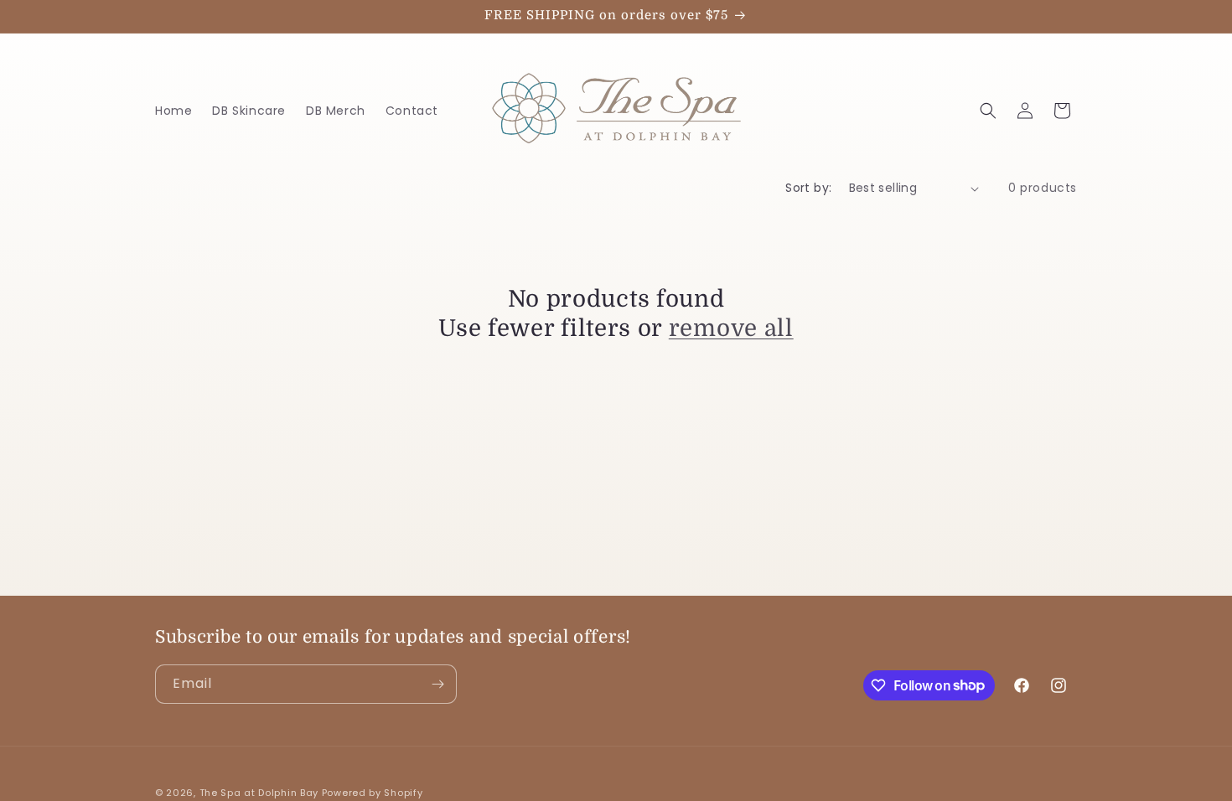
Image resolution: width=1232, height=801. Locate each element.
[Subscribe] (437, 684)
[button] (988, 110)
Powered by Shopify (372, 792)
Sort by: (808, 187)
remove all (731, 328)
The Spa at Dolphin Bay (258, 792)
